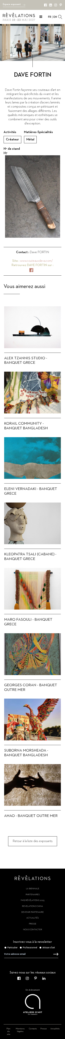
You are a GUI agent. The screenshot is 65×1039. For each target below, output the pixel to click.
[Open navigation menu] (41, 17)
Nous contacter (32, 930)
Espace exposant (12, 4)
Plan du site (8, 1031)
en (55, 17)
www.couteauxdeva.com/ (36, 260)
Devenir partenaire (32, 912)
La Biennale (32, 889)
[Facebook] (45, 5)
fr (49, 17)
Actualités (32, 918)
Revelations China (32, 906)
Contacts (33, 1029)
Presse (32, 924)
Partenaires (33, 895)
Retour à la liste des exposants (33, 841)
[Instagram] (55, 5)
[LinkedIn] (50, 5)
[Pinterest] (60, 5)
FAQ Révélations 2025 (32, 900)
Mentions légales (20, 1030)
